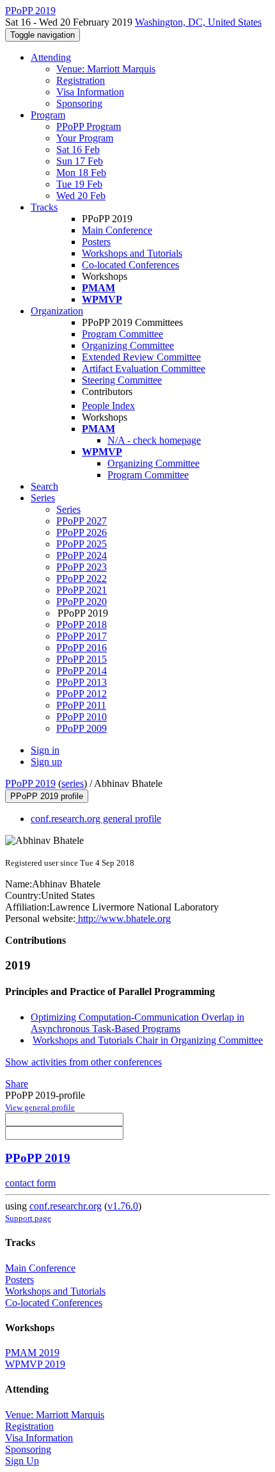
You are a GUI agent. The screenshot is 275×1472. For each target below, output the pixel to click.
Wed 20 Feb (81, 195)
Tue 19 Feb (79, 184)
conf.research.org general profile (96, 818)
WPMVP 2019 (35, 1364)
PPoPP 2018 (81, 624)
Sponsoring (79, 103)
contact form (30, 1182)
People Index (108, 405)
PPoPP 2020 (81, 601)
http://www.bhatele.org (123, 918)
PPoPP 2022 (81, 578)
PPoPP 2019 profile (46, 796)
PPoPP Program (88, 126)
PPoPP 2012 (81, 693)
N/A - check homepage (154, 440)
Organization (57, 310)
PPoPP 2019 (30, 783)
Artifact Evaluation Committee (143, 368)
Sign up (46, 761)
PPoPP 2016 (81, 647)
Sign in (45, 750)
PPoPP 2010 (81, 716)
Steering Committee (122, 380)
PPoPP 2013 (81, 682)
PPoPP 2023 (81, 567)
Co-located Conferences (130, 264)
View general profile (40, 1107)
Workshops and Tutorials (132, 253)
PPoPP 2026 (81, 532)
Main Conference (117, 230)
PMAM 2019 (32, 1352)
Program (48, 114)
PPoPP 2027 (81, 520)
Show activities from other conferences (83, 1061)
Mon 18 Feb (81, 172)
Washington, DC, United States (198, 22)
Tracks (44, 207)
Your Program (84, 138)
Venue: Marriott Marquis (105, 68)
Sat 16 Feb (78, 149)
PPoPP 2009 (81, 728)
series (72, 783)
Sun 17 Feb (79, 161)
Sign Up (22, 1460)
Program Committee (122, 333)
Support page (28, 1218)
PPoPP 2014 (81, 670)
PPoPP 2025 (81, 543)
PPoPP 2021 (81, 590)
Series (68, 509)
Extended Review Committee (141, 357)
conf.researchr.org (65, 1206)
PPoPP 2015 (81, 659)
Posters (96, 241)
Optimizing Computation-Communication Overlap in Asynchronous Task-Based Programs (137, 1023)
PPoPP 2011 (81, 705)
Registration (80, 80)
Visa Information (90, 91)
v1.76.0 (122, 1206)
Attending (51, 57)
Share (16, 1083)
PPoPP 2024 (81, 555)
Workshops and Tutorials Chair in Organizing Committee (148, 1040)
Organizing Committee (128, 345)
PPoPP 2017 (81, 636)
